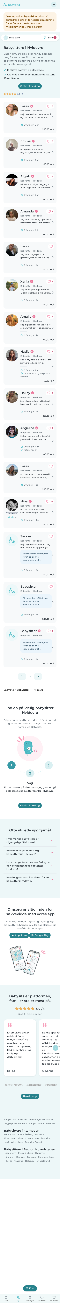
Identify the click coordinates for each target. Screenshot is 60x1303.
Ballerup (31, 1157)
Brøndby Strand (33, 1142)
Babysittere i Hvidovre (15, 1119)
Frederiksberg (25, 1134)
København (10, 1134)
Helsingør (30, 1161)
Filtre (50, 37)
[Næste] (38, 676)
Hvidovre (40, 1153)
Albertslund (10, 1138)
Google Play (41, 935)
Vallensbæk (17, 1142)
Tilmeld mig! (30, 1096)
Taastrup (18, 1161)
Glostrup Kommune (28, 1138)
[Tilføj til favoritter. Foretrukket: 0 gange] (51, 246)
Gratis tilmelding (30, 86)
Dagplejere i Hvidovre (15, 1123)
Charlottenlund (46, 1157)
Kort (31, 1288)
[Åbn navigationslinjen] (54, 4)
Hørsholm (9, 1157)
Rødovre (39, 1134)
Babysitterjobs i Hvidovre (42, 1123)
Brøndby (45, 1138)
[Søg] (5, 37)
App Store (20, 935)
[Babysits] (11, 4)
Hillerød (8, 1161)
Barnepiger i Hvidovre (41, 1119)
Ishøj (6, 1142)
